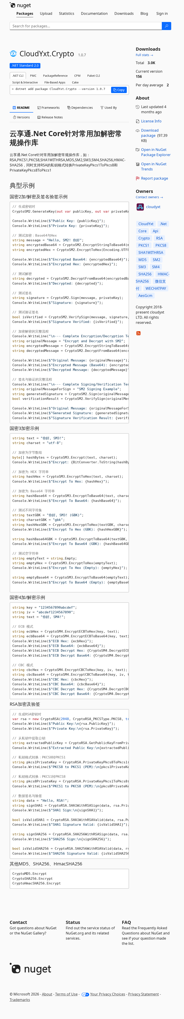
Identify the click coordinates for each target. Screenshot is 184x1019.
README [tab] (23, 107)
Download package (150, 133)
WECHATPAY (156, 288)
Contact (18, 922)
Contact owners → (149, 197)
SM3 (142, 266)
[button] (119, 90)
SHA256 (144, 274)
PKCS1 (143, 245)
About (47, 994)
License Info (151, 121)
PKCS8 (161, 245)
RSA (159, 238)
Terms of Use (66, 994)
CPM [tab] (77, 76)
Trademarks (20, 999)
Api (155, 231)
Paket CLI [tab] (93, 76)
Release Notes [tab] (52, 117)
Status (73, 922)
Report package (154, 178)
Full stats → (144, 55)
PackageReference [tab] (55, 76)
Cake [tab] (75, 82)
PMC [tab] (33, 76)
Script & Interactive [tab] (25, 82)
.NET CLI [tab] (17, 76)
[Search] (166, 26)
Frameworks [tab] (50, 107)
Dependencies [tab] (81, 107)
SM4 (156, 266)
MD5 (142, 259)
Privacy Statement (143, 994)
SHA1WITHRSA (150, 252)
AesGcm (145, 295)
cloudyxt (153, 206)
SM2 (156, 259)
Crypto (144, 238)
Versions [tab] (23, 117)
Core (142, 231)
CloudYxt (145, 223)
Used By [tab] (110, 107)
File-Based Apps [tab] (54, 82)
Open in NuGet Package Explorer (156, 152)
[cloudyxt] (140, 207)
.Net (163, 223)
